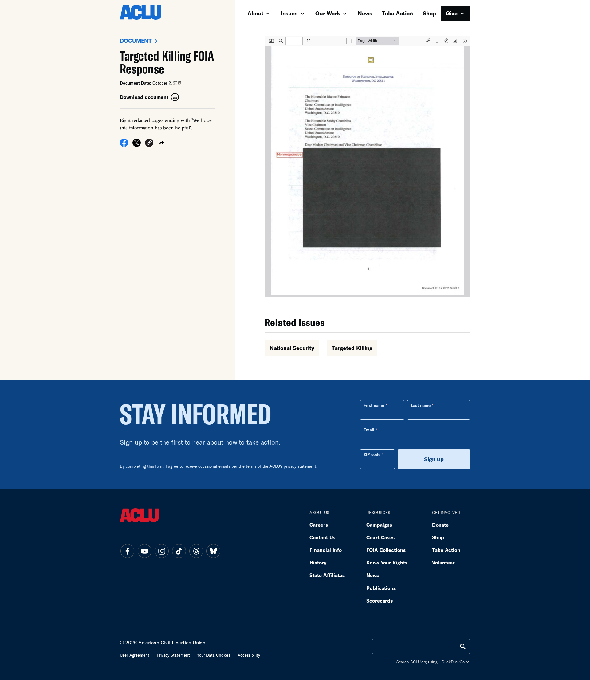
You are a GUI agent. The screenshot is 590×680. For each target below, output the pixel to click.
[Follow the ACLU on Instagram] (161, 551)
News (365, 13)
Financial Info (325, 550)
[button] (149, 144)
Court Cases (380, 537)
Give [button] (452, 13)
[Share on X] (136, 144)
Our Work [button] (328, 13)
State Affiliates (327, 575)
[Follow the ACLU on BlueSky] (213, 551)
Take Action (397, 13)
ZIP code (372, 454)
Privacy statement (173, 655)
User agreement (134, 655)
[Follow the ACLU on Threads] (196, 551)
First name (374, 405)
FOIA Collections (386, 550)
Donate (440, 525)
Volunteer (443, 562)
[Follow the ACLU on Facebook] (127, 551)
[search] (462, 646)
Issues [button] (290, 13)
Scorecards (379, 600)
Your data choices (213, 655)
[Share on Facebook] (124, 144)
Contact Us (322, 537)
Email (369, 429)
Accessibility (249, 655)
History (317, 562)
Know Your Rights (386, 562)
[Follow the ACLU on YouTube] (144, 551)
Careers (318, 525)
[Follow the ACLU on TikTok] (178, 551)
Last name (421, 405)
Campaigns (379, 525)
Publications (381, 588)
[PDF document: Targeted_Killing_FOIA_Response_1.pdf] (367, 166)
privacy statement (300, 466)
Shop (429, 13)
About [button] (256, 13)
